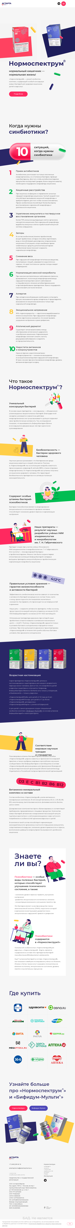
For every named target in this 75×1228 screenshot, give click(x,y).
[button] (22, 1179)
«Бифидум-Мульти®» (34, 711)
